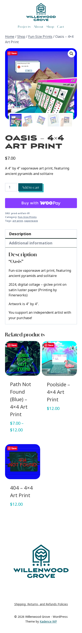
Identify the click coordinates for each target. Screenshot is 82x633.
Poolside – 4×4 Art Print (58, 392)
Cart (60, 27)
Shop (50, 27)
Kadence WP (48, 621)
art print (17, 220)
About (38, 27)
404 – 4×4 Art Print (21, 491)
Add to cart (30, 187)
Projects (24, 27)
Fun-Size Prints (27, 217)
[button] (71, 53)
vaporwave (31, 220)
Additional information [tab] (30, 242)
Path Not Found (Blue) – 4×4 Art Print (20, 399)
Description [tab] (20, 233)
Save (14, 53)
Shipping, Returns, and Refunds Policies (41, 604)
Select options (23, 442)
